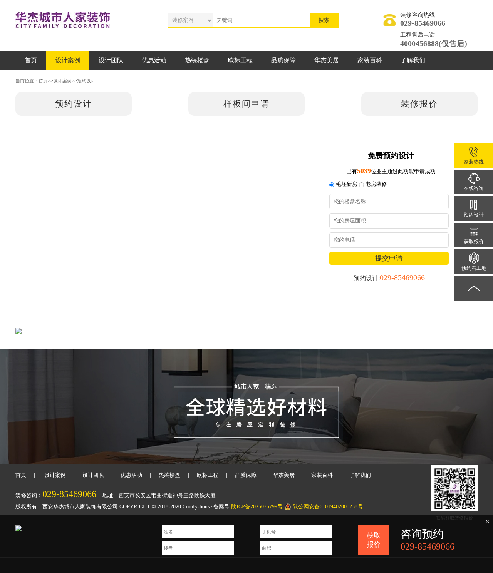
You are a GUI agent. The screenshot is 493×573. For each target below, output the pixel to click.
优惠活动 (154, 60)
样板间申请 (246, 104)
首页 (31, 60)
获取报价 (374, 539)
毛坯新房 (346, 184)
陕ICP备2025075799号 (257, 507)
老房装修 (376, 184)
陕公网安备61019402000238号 (328, 507)
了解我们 (413, 60)
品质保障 (283, 60)
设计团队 (111, 60)
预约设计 (86, 81)
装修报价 (419, 104)
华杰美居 (326, 60)
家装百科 (369, 60)
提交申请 (389, 258)
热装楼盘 (197, 60)
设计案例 (67, 60)
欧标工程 (240, 60)
